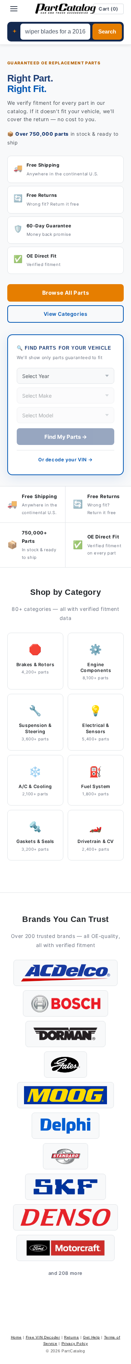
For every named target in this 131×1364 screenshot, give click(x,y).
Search (107, 32)
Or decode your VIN (65, 459)
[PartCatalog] (65, 8)
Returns (71, 1337)
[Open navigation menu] (13, 8)
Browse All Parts (65, 292)
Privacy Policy (74, 1343)
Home (16, 1337)
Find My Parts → (65, 436)
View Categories (66, 314)
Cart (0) (108, 9)
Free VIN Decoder (43, 1337)
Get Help (91, 1337)
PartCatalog (73, 1351)
